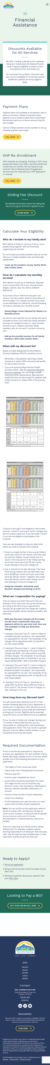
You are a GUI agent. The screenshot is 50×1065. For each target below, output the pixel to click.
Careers (25, 975)
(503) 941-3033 (25, 997)
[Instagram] (25, 1006)
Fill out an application (14, 864)
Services (25, 970)
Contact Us (25, 1000)
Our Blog (25, 973)
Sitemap (5, 1059)
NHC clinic (13, 878)
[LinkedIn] (20, 1006)
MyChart (25, 978)
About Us (25, 967)
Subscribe (23, 1028)
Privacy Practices (25, 1059)
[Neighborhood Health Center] (8, 6)
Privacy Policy (14, 1059)
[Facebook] (30, 1006)
